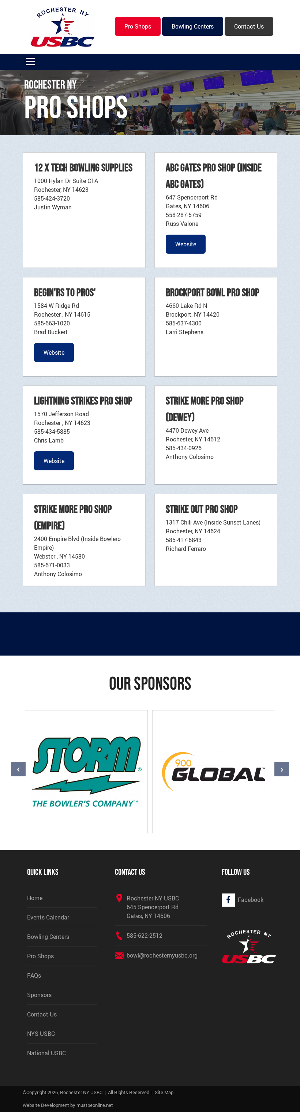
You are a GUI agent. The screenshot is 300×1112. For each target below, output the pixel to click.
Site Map (164, 1092)
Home (34, 898)
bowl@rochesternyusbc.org (162, 955)
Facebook (250, 900)
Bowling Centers (193, 26)
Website (185, 244)
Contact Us (249, 26)
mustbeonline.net (94, 1105)
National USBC (46, 1053)
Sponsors (39, 995)
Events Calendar (48, 917)
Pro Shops (137, 26)
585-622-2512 (144, 936)
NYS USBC (41, 1034)
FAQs (34, 975)
